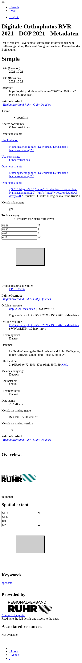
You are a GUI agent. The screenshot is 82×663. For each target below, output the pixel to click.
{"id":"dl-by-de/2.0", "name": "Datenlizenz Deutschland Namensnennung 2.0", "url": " (43, 191)
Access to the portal (13, 615)
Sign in (14, 17)
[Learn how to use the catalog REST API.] (9, 658)
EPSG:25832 (17, 289)
